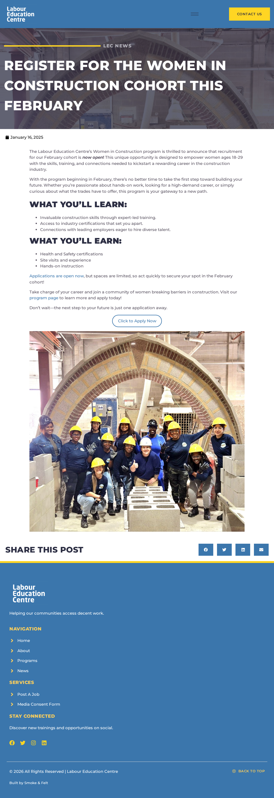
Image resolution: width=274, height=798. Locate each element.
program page (43, 297)
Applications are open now (56, 275)
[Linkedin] (44, 743)
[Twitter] (22, 743)
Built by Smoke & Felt (28, 783)
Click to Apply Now (137, 320)
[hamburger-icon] (194, 14)
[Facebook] (12, 743)
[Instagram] (33, 743)
